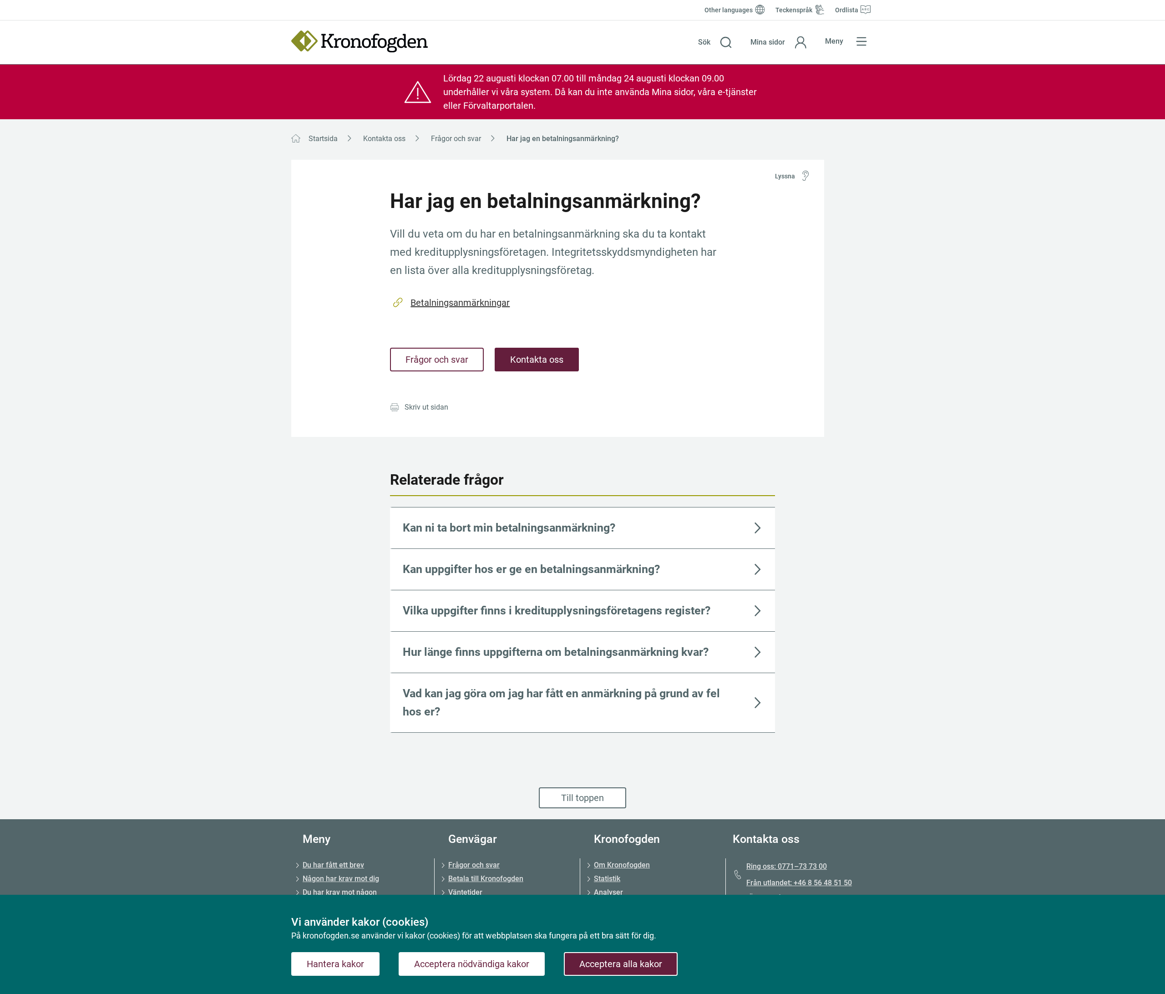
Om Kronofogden (622, 865)
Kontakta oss (384, 138)
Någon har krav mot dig (341, 878)
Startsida (323, 138)
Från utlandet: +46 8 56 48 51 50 (799, 882)
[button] (715, 42)
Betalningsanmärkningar (460, 302)
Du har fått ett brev (333, 865)
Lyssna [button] (785, 176)
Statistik (607, 878)
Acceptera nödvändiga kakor (471, 963)
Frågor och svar (456, 138)
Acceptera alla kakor (620, 963)
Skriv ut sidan (426, 407)
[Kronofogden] (359, 41)
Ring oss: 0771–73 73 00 (786, 866)
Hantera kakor (335, 963)
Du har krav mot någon (340, 892)
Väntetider (465, 892)
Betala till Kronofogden (485, 878)
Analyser (608, 892)
